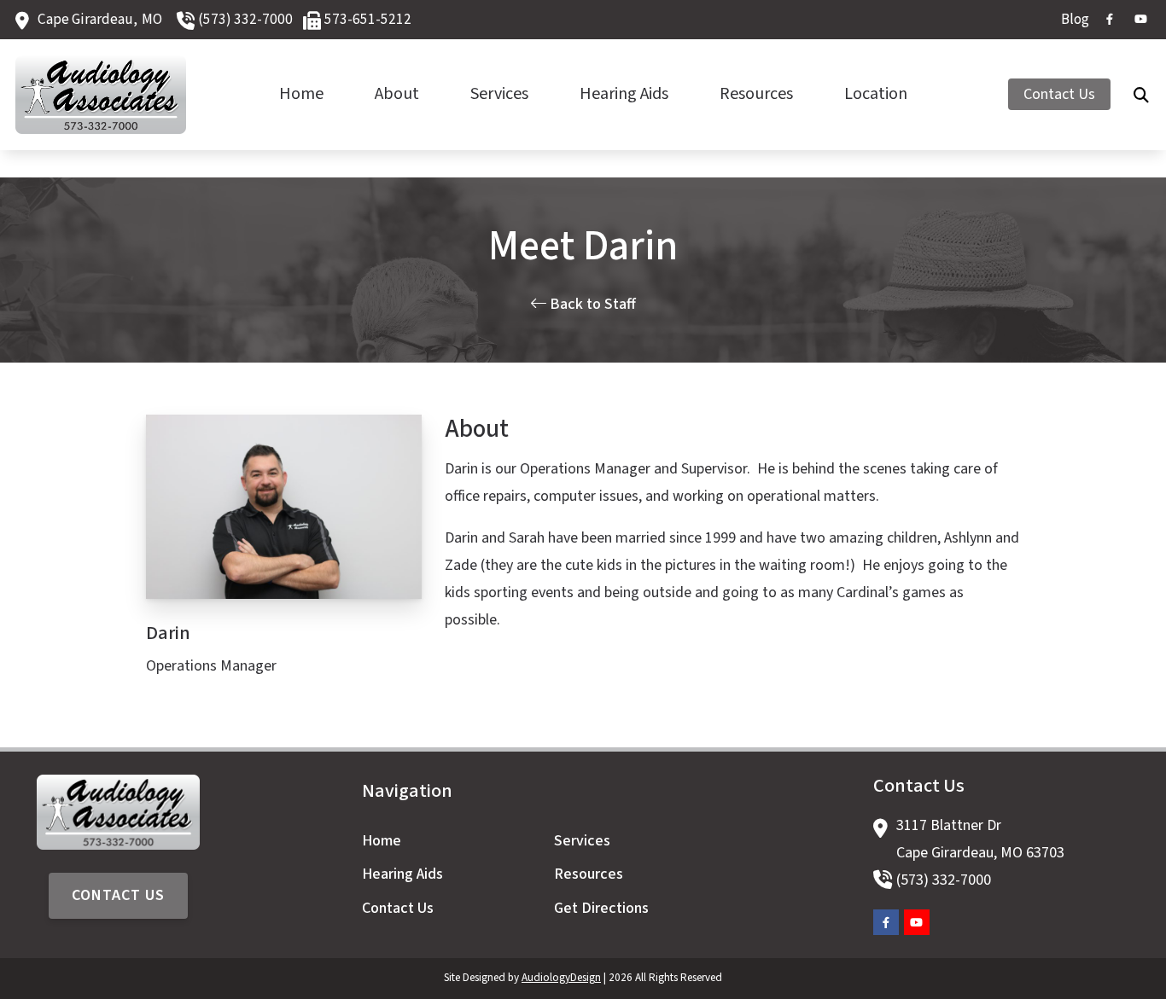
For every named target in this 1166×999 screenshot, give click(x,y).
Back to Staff (591, 304)
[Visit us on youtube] (1140, 19)
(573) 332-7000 (245, 19)
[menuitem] (1070, 19)
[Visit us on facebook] (1109, 19)
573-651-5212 (367, 19)
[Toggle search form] (1141, 94)
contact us (118, 895)
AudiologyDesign (561, 977)
